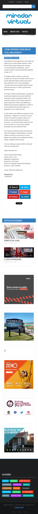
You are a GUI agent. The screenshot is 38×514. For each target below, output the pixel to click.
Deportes (16, 44)
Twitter (27, 2)
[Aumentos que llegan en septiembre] (19, 232)
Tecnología (28, 44)
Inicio (5, 31)
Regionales (7, 38)
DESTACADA (6, 492)
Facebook (19, 2)
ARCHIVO (7, 58)
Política (25, 31)
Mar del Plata (14, 31)
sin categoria (28, 495)
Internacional (27, 38)
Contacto (11, 2)
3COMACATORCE (19, 507)
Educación (7, 44)
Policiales (25, 488)
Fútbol (5, 481)
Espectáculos (24, 481)
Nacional (17, 38)
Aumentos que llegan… (12, 240)
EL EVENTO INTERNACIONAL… (13, 259)
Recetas (6, 495)
